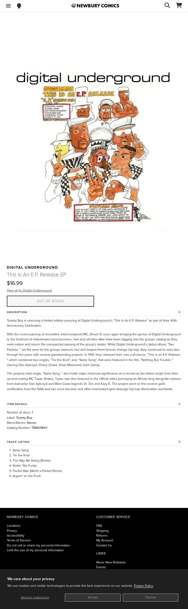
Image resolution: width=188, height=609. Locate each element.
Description (17, 312)
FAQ (99, 526)
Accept (93, 597)
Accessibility (15, 535)
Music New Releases (111, 562)
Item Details (17, 404)
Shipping (102, 531)
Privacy (12, 531)
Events (101, 567)
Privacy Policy (143, 586)
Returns (102, 535)
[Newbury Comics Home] (95, 5)
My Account (104, 540)
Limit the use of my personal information (35, 550)
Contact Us (104, 545)
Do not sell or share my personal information (38, 545)
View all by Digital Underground (29, 290)
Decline (150, 597)
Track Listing (18, 442)
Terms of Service (18, 540)
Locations (13, 526)
